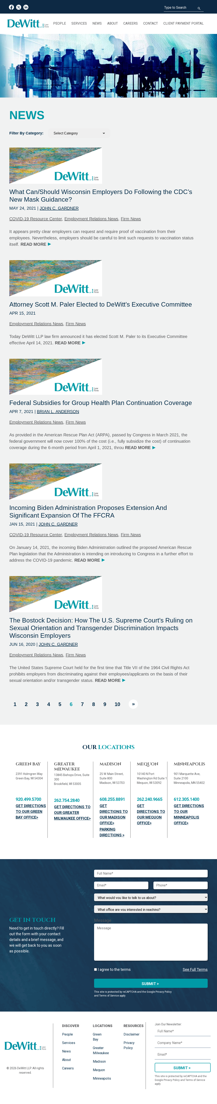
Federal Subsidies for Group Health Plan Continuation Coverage (100, 402)
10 (117, 704)
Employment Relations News (91, 218)
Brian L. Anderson (58, 411)
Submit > (150, 983)
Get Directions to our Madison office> (114, 814)
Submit (180, 1068)
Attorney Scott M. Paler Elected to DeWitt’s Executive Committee (100, 304)
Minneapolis (102, 1078)
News (97, 23)
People (59, 23)
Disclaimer (131, 1034)
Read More (36, 244)
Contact (150, 23)
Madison (99, 1061)
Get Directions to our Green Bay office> (31, 811)
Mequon (99, 1070)
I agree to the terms (114, 969)
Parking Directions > (112, 832)
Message (102, 920)
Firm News (131, 218)
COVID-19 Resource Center (35, 218)
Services (79, 23)
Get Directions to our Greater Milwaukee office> (72, 813)
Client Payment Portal (183, 23)
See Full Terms (195, 969)
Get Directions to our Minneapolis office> (189, 814)
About (112, 23)
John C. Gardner (59, 208)
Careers (130, 23)
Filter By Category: (26, 133)
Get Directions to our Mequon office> (151, 814)
